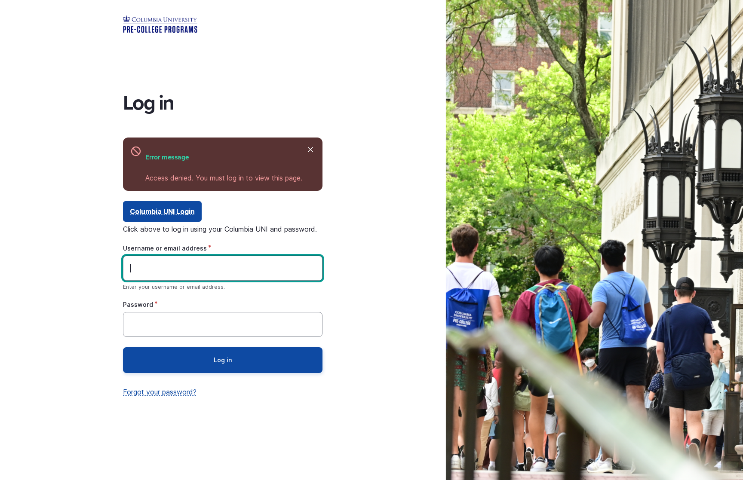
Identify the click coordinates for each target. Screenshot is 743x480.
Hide (310, 150)
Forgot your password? (159, 392)
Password (138, 304)
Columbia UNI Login (162, 211)
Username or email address (165, 248)
